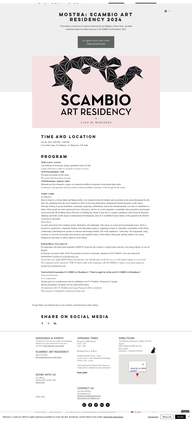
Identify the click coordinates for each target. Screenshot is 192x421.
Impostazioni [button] (153, 417)
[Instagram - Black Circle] (96, 405)
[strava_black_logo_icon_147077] (108, 405)
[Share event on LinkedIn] (55, 323)
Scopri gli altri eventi (96, 43)
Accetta (180, 417)
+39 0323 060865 (84, 391)
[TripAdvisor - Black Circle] (102, 405)
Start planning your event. (54, 346)
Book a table (82, 372)
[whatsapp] (84, 405)
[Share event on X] (48, 323)
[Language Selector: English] (167, 11)
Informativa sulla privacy (113, 417)
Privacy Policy (41, 412)
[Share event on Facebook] (42, 323)
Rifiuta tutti (167, 417)
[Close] (188, 417)
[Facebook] (90, 405)
